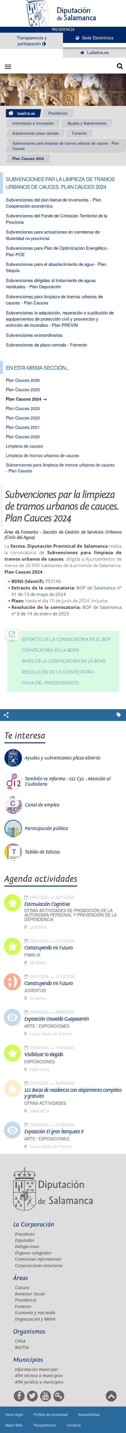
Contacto (74, 1424)
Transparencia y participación (32, 40)
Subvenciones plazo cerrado (35, 133)
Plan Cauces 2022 (23, 418)
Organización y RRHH (35, 1319)
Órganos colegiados (33, 1253)
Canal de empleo (42, 805)
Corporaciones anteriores (39, 1265)
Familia (32, 955)
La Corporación (33, 1224)
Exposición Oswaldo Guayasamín (56, 1019)
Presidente (25, 1234)
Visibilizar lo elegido (43, 1055)
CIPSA (20, 1341)
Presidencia (57, 113)
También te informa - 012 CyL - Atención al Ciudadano (67, 781)
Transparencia (44, 1424)
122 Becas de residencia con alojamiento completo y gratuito (72, 1093)
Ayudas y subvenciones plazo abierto (62, 758)
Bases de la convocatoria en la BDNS (63, 661)
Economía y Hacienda (35, 1312)
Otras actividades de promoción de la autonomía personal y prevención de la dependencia (70, 915)
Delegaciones (27, 1246)
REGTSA (22, 1347)
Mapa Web (14, 1424)
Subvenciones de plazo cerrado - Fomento (46, 344)
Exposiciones (39, 1061)
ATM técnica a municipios (39, 1375)
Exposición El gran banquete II (53, 1132)
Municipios (28, 1360)
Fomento (79, 133)
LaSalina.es (97, 52)
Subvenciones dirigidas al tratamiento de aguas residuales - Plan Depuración (51, 283)
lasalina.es (26, 113)
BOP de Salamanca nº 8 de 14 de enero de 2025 (66, 610)
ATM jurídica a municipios (39, 1382)
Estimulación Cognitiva (47, 904)
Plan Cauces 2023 (23, 408)
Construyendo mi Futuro (48, 948)
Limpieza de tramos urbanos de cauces (42, 455)
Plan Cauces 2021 (23, 427)
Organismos (29, 1331)
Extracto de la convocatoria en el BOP (66, 639)
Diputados (24, 1240)
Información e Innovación (33, 123)
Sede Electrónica (97, 38)
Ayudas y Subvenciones (86, 123)
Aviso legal (14, 1414)
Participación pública (46, 828)
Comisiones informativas (38, 1259)
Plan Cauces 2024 (28, 158)
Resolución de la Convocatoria (58, 672)
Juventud (35, 990)
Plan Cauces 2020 (23, 436)
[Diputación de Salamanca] (63, 13)
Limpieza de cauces (24, 446)
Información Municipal (36, 1369)
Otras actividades (45, 1103)
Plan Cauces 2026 (23, 380)
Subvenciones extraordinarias (34, 335)
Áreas (20, 1278)
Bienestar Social (30, 1294)
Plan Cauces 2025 (23, 389)
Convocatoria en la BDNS (50, 650)
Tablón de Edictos (42, 852)
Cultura (22, 1287)
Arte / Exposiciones (46, 1026)
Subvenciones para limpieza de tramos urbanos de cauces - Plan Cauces (65, 146)
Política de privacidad (50, 1414)
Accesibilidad (89, 1414)
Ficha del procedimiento (50, 683)
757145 (53, 581)
